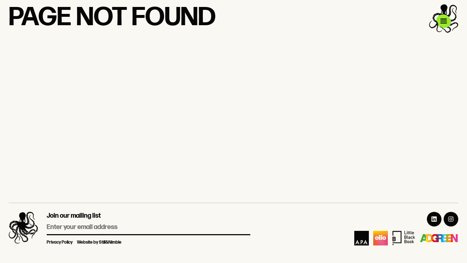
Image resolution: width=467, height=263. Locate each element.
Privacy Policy (60, 242)
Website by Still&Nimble (99, 242)
